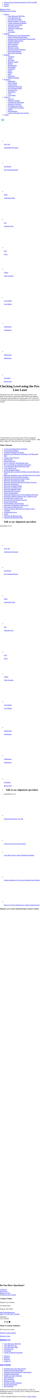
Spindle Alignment (13, 42)
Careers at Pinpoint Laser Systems (18, 113)
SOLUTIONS (5, 1365)
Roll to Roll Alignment (15, 53)
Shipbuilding (12, 67)
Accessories (11, 32)
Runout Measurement (14, 51)
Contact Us (3, 1289)
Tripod (6, 514)
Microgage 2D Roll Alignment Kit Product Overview (20, 482)
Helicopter (11, 60)
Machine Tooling (13, 62)
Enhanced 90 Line (9, 461)
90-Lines (10, 30)
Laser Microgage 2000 (15, 19)
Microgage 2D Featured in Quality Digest (16, 479)
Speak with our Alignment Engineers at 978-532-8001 (20, 2)
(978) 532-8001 (15, 1314)
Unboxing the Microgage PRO (13, 517)
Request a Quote (5, 9)
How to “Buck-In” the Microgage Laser (16, 463)
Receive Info (8, 381)
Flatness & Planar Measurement (17, 37)
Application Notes (9, 198)
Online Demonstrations (11, 493)
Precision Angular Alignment (17, 49)
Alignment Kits (8, 1349)
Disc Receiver (8, 459)
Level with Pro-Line (10, 468)
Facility (10, 109)
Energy (10, 71)
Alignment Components (15, 28)
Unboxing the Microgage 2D (13, 516)
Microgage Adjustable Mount (13, 486)
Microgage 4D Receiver (11, 484)
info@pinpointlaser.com (7, 1312)
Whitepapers (11, 81)
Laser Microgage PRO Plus (16, 16)
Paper (9, 74)
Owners (6, 4)
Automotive (11, 69)
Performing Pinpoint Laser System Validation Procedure (21, 495)
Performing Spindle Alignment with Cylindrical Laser (20, 496)
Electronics (11, 76)
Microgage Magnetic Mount (12, 489)
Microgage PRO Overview (12, 491)
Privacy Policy (31, 1396)
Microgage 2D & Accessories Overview (16, 477)
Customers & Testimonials (16, 102)
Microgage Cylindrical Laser (12, 487)
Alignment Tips (12, 90)
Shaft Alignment (13, 44)
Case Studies (12, 95)
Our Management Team (15, 106)
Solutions (7, 34)
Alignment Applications (15, 25)
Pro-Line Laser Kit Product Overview (15, 500)
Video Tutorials (12, 83)
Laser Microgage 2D (14, 18)
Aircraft (10, 58)
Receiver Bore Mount (10, 502)
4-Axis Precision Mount (11, 450)
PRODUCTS (5, 1340)
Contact (6, 115)
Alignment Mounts (13, 26)
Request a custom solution (8, 1333)
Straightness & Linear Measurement (19, 35)
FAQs (9, 93)
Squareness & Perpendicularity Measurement (21, 39)
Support (6, 6)
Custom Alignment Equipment (17, 23)
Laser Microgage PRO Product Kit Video (16, 466)
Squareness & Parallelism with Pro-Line (16, 505)
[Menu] (2, 120)
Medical (10, 63)
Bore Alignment (13, 46)
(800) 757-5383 (5, 1314)
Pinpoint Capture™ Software (17, 21)
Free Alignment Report (15, 88)
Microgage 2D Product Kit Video (14, 480)
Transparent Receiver (10, 512)
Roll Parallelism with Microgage (14, 503)
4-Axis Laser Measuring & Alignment (15, 449)
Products (6, 14)
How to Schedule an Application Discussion (17, 465)
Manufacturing (12, 65)
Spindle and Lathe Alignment (13, 1376)
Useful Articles (12, 85)
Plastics (10, 72)
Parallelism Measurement (15, 41)
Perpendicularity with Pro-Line (13, 498)
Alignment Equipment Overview (14, 452)
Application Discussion (15, 86)
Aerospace (11, 56)
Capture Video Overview (11, 458)
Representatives (12, 111)
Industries (7, 55)
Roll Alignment (8, 1386)
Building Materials (13, 78)
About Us (7, 97)
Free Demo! (3, 1291)
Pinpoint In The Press (14, 104)
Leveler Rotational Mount (12, 470)
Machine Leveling (13, 48)
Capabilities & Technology (16, 108)
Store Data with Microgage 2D (13, 507)
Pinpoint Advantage (14, 100)
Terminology (12, 92)
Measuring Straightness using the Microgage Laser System (22, 475)
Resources (7, 79)
